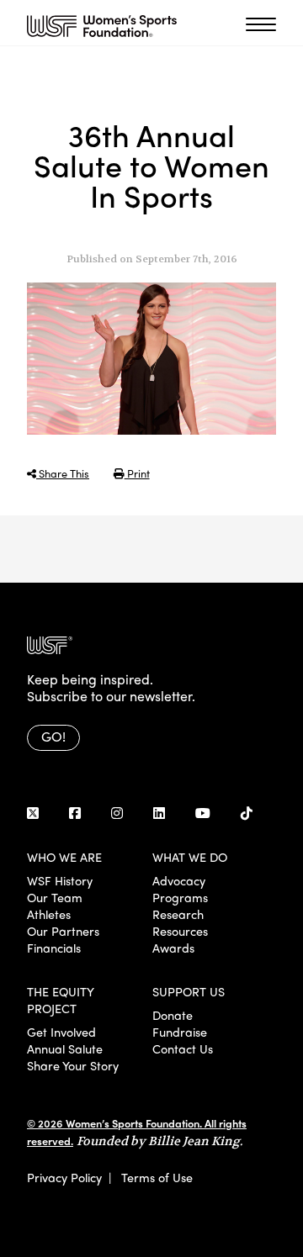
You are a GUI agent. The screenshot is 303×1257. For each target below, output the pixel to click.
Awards (173, 947)
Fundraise (179, 1031)
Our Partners (63, 930)
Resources (180, 930)
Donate (172, 1014)
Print (137, 473)
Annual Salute (65, 1048)
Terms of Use (157, 1177)
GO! (53, 736)
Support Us (188, 991)
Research (178, 914)
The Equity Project (60, 1000)
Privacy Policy (64, 1177)
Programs (180, 897)
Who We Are (64, 856)
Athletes (49, 914)
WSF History (60, 880)
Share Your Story (73, 1065)
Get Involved (61, 1031)
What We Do (189, 856)
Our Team (54, 897)
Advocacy (178, 880)
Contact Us (182, 1048)
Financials (54, 947)
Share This (62, 473)
